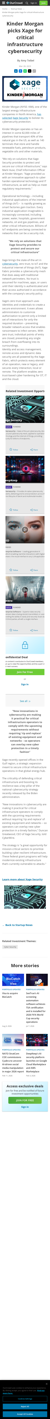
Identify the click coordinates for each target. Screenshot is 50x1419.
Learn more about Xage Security (22, 879)
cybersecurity (10, 263)
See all (24, 701)
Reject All (25, 1406)
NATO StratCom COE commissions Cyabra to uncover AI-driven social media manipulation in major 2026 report (13, 1062)
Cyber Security (10, 947)
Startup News (16, 9)
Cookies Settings (25, 1399)
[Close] (47, 1384)
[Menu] (3, 3)
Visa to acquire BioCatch (10, 995)
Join (44, 3)
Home (4, 9)
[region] (25, 1399)
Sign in (34, 3)
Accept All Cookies (25, 1414)
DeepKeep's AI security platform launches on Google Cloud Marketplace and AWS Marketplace (36, 1062)
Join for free (25, 1100)
